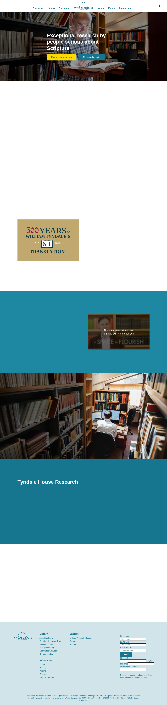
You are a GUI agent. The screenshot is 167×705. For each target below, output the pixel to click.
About (101, 8)
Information (46, 660)
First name (124, 636)
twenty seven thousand (130, 667)
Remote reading (46, 654)
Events (111, 8)
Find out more (29, 442)
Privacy (42, 668)
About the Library (46, 638)
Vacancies (44, 671)
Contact (42, 664)
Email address (126, 647)
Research (64, 8)
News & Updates (46, 677)
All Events (74, 644)
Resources (38, 8)
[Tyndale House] (83, 6)
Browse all (127, 175)
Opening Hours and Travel (50, 641)
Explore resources (61, 57)
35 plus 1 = (125, 658)
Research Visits (46, 644)
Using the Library (46, 648)
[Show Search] (160, 6)
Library (51, 8)
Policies (42, 674)
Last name (124, 642)
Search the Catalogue (48, 651)
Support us (125, 8)
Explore (74, 633)
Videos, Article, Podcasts (80, 638)
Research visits (91, 57)
